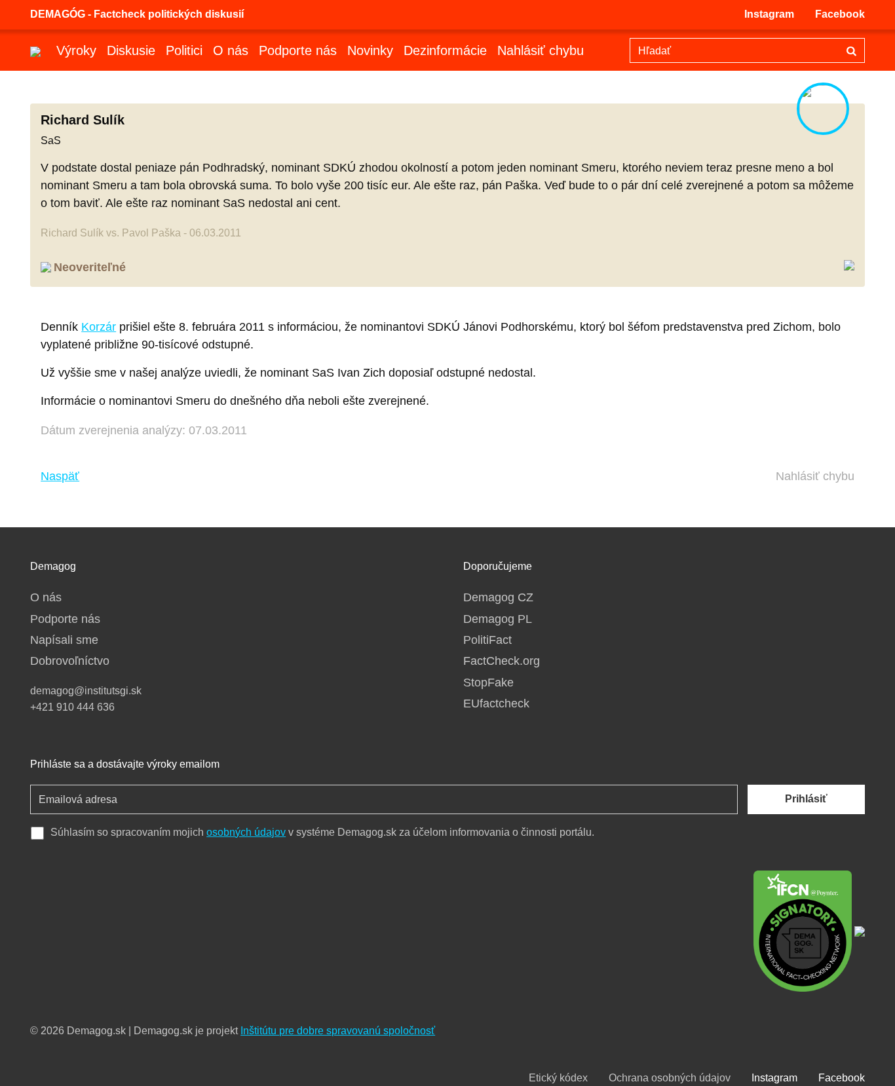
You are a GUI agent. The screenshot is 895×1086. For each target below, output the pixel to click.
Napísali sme (64, 639)
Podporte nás (298, 50)
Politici (184, 50)
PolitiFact (487, 639)
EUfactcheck (496, 703)
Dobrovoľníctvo (69, 660)
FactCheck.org (501, 660)
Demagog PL (497, 619)
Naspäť (60, 476)
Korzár (98, 326)
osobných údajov (246, 832)
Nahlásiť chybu (540, 50)
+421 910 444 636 (72, 707)
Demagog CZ (498, 597)
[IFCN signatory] (802, 930)
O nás (230, 50)
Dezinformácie (445, 50)
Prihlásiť (806, 798)
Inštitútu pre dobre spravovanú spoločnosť (337, 1030)
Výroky (76, 50)
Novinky (370, 50)
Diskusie (131, 50)
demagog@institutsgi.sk (86, 690)
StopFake (488, 682)
